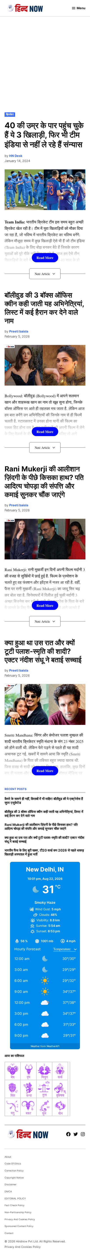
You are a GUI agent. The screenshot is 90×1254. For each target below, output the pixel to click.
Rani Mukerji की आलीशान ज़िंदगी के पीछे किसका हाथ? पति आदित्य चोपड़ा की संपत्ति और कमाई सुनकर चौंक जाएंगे (44, 482)
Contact (9, 1233)
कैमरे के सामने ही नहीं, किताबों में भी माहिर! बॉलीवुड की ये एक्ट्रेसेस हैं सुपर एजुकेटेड (44, 801)
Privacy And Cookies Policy (20, 1219)
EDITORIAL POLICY (15, 1198)
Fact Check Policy (14, 1205)
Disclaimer (10, 1184)
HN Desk (15, 156)
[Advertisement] (45, 64)
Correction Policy (14, 1170)
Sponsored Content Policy (19, 1226)
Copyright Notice (14, 1177)
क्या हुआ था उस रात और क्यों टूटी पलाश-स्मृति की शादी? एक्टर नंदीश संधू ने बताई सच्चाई (43, 651)
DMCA (8, 1191)
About (8, 1156)
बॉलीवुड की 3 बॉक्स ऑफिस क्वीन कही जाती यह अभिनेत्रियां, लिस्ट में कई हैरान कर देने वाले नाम (44, 308)
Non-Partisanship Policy (18, 1212)
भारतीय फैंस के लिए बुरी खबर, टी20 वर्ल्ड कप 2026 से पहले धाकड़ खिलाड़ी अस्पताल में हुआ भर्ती (44, 852)
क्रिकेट (10, 114)
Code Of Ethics (13, 1163)
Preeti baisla (18, 331)
